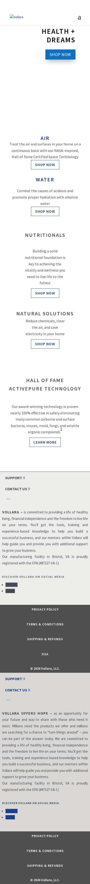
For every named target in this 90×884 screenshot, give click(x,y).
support (13, 477)
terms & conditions (45, 624)
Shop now (45, 164)
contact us (16, 488)
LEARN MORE (45, 442)
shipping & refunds (45, 639)
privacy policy (45, 609)
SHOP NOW (60, 54)
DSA (45, 654)
